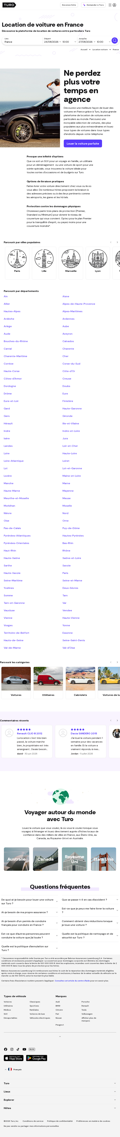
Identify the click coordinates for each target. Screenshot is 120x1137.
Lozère (8, 475)
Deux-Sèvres (70, 587)
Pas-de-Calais (12, 528)
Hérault (8, 423)
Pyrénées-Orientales (16, 543)
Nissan (59, 1018)
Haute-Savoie (12, 573)
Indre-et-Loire (71, 430)
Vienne (8, 617)
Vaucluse (9, 610)
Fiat (57, 1014)
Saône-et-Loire (71, 558)
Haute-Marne (12, 490)
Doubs (66, 386)
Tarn (65, 595)
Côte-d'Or (68, 371)
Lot (6, 468)
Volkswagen (87, 1014)
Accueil (84, 49)
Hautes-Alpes (12, 311)
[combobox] (23, 42)
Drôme (8, 393)
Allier (7, 303)
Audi (58, 1002)
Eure (65, 393)
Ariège (8, 326)
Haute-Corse (12, 371)
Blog (32, 1049)
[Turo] (9, 5)
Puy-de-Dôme (71, 528)
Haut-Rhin (10, 550)
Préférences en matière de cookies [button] (93, 1121)
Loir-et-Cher (70, 445)
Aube (65, 326)
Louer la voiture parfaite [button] (83, 143)
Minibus (7, 1010)
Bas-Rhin (67, 543)
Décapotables (10, 1018)
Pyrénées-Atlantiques (17, 535)
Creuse (66, 378)
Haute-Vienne (71, 617)
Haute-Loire (69, 453)
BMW (58, 1006)
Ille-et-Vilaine (70, 423)
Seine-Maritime (13, 580)
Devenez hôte (69, 5)
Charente (68, 348)
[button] (112, 5)
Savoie (66, 565)
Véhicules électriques (40, 1018)
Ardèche (9, 318)
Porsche (86, 1002)
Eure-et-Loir (11, 401)
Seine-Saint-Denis (73, 640)
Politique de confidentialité (60, 1121)
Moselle (67, 505)
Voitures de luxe (37, 1014)
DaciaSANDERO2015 (84, 733)
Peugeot (60, 1025)
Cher (65, 356)
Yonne (66, 625)
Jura (65, 438)
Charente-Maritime (15, 356)
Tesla (84, 1010)
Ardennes (68, 318)
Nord (65, 513)
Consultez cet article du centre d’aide (72, 981)
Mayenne (68, 490)
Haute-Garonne (72, 408)
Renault (85, 1006)
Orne (65, 520)
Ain (6, 296)
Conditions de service (33, 1121)
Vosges (8, 625)
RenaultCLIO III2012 (29, 733)
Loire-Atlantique (14, 460)
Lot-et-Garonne (72, 468)
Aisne (65, 296)
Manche (8, 483)
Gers (7, 416)
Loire (7, 453)
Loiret (65, 460)
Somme (8, 595)
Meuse (66, 498)
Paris (65, 573)
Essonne (67, 632)
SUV (6, 1014)
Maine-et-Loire (71, 475)
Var (64, 602)
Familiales (34, 1010)
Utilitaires (8, 1006)
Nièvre (8, 513)
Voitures (8, 1002)
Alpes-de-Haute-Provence (78, 303)
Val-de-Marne (12, 647)
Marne (66, 483)
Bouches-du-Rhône (16, 341)
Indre (7, 430)
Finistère (67, 401)
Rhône (66, 550)
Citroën (59, 1010)
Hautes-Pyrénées (73, 535)
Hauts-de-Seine (13, 640)
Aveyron (67, 333)
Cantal (8, 348)
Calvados (68, 341)
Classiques (35, 1002)
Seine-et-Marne (72, 580)
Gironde (67, 416)
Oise (6, 520)
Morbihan (9, 505)
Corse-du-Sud (71, 363)
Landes (8, 445)
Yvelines (9, 587)
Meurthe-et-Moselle (16, 498)
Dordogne (10, 386)
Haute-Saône (12, 558)
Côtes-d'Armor (13, 378)
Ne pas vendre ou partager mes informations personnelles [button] (31, 1126)
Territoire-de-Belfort (16, 632)
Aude (7, 333)
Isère (7, 438)
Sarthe (8, 565)
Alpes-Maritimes (72, 311)
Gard (7, 408)
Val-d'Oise (68, 647)
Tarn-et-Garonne (14, 602)
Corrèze (8, 363)
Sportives (34, 1006)
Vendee (67, 610)
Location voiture (100, 49)
